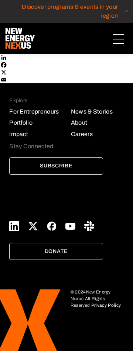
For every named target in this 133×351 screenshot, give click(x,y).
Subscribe (56, 165)
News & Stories (92, 111)
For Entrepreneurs (34, 111)
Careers (82, 134)
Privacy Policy (106, 305)
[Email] (66, 79)
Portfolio (21, 122)
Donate (56, 251)
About (79, 122)
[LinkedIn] (66, 57)
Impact (18, 134)
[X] (66, 72)
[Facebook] (66, 65)
